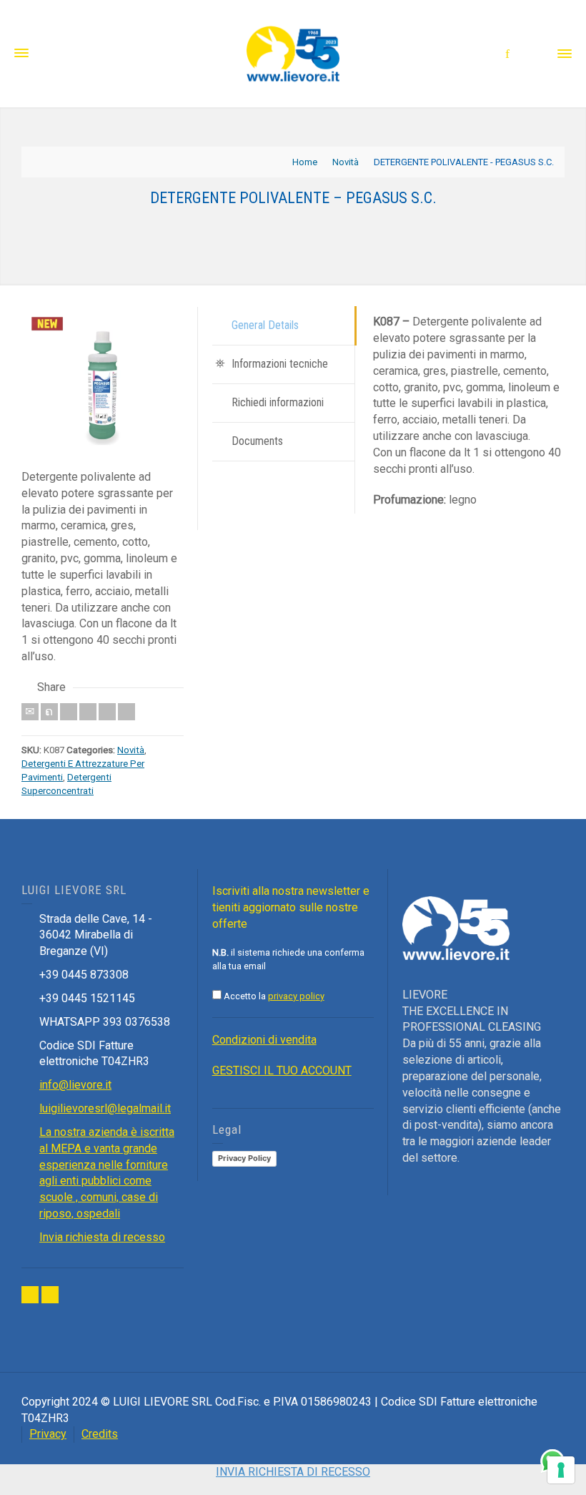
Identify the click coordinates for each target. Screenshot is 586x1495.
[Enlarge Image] (102, 388)
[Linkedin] (107, 711)
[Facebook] (68, 711)
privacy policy (296, 996)
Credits (99, 1434)
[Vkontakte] (126, 711)
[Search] (536, 54)
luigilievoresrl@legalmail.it (105, 1108)
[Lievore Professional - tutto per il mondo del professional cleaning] (293, 52)
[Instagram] (50, 1294)
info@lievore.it (75, 1085)
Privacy (47, 1434)
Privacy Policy (244, 1158)
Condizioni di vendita (264, 1039)
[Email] (30, 711)
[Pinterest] (87, 711)
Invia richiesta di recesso (102, 1237)
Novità (130, 750)
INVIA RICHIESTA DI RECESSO (293, 1472)
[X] (49, 711)
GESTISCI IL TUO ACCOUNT (282, 1070)
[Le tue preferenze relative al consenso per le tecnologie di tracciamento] (561, 1470)
